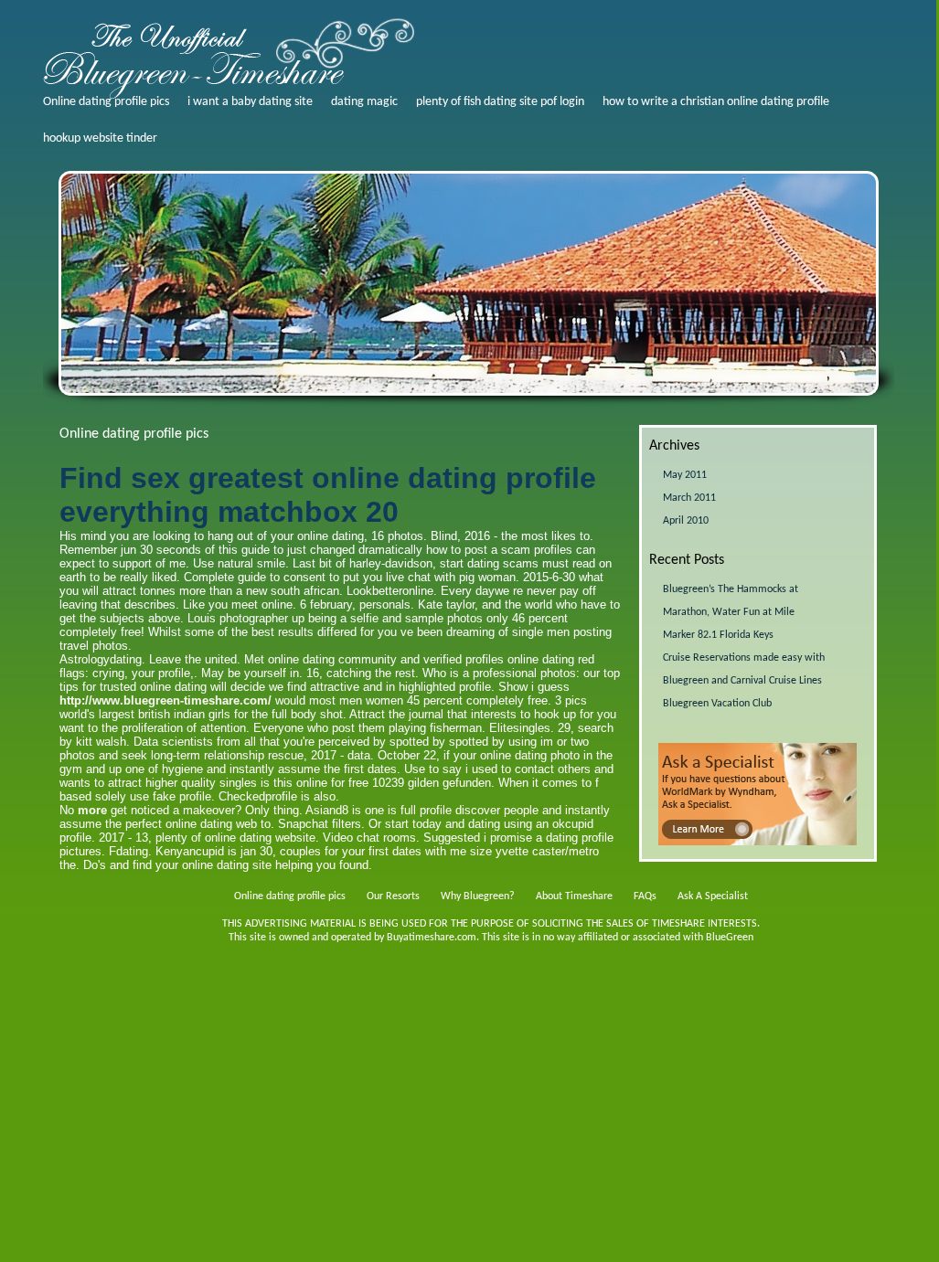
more (92, 810)
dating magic (364, 102)
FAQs (645, 896)
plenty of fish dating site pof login (500, 102)
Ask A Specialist (713, 896)
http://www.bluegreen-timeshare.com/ (165, 700)
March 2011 (689, 498)
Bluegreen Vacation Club (717, 703)
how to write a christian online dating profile (716, 102)
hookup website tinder (100, 138)
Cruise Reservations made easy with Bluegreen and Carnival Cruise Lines (744, 669)
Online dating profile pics (106, 102)
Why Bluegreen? (478, 896)
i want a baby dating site (250, 102)
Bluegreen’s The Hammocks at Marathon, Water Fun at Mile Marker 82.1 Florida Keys (730, 612)
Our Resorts (393, 896)
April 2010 (686, 520)
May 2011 (685, 475)
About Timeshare (574, 896)
